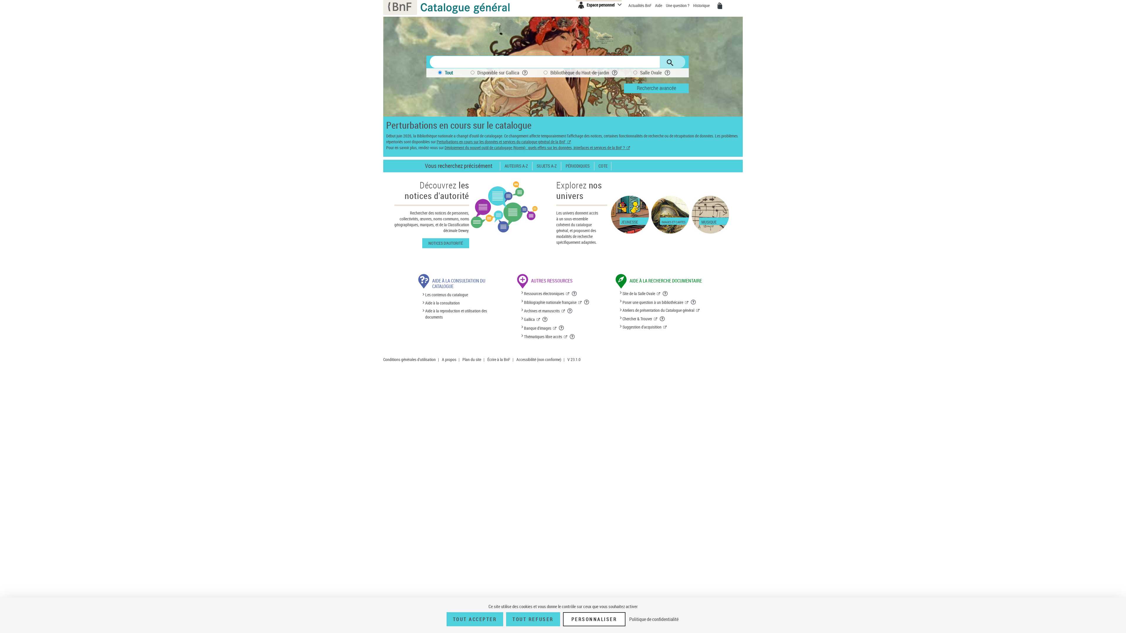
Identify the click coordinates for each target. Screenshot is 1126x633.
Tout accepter (475, 619)
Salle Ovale (651, 72)
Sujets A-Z (547, 166)
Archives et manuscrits (542, 311)
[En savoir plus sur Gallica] (545, 319)
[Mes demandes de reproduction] (719, 5)
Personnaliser (594, 619)
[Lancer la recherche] (670, 62)
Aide (659, 5)
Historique (701, 5)
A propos (449, 359)
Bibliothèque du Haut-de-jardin (579, 72)
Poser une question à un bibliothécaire (653, 302)
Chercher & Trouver (637, 318)
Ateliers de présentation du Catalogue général (658, 310)
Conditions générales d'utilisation (409, 359)
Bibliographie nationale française (550, 302)
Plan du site (471, 359)
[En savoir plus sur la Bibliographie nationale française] (586, 302)
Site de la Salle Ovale (639, 293)
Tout (449, 72)
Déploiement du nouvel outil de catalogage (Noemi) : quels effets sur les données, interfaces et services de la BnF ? (535, 147)
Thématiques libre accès (543, 336)
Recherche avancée (656, 87)
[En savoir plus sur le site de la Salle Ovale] (665, 293)
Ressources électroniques (544, 293)
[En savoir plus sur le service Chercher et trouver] (662, 318)
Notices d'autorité (445, 243)
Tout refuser (533, 619)
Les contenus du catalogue (446, 295)
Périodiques (578, 166)
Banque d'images (537, 328)
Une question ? (678, 5)
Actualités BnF (640, 5)
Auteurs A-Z (516, 166)
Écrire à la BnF (498, 359)
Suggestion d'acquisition (642, 327)
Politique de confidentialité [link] (654, 619)
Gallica (529, 319)
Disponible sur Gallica (498, 72)
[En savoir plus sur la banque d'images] (561, 328)
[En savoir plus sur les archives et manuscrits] (570, 311)
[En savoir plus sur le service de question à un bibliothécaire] (693, 302)
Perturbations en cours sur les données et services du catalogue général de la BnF (501, 141)
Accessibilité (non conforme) (538, 359)
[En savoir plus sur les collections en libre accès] (572, 336)
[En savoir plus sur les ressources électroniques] (574, 293)
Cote (603, 166)
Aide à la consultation (442, 303)
